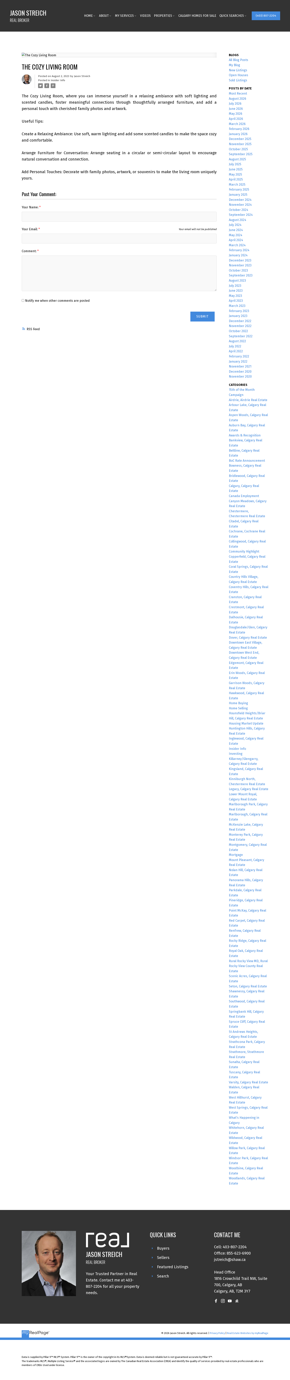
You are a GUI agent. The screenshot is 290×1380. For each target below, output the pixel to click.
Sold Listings (238, 80)
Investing (235, 754)
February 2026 (239, 129)
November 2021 (240, 366)
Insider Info (58, 80)
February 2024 (239, 250)
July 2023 (235, 286)
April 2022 (236, 351)
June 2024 (236, 230)
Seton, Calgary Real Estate (248, 986)
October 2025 (238, 149)
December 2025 (240, 139)
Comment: (29, 251)
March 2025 (237, 184)
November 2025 (240, 144)
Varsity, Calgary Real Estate (248, 1082)
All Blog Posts (238, 60)
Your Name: (30, 207)
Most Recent (238, 93)
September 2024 (241, 215)
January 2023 (238, 316)
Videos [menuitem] (145, 16)
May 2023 (235, 296)
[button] (266, 15)
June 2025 (236, 169)
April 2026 (236, 119)
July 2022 (235, 346)
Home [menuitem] (88, 16)
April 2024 (236, 240)
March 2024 (237, 245)
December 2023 (240, 260)
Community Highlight (244, 551)
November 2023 (240, 265)
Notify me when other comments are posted (57, 301)
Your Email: (30, 229)
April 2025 (236, 179)
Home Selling (238, 708)
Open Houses (238, 75)
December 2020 (240, 371)
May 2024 (235, 235)
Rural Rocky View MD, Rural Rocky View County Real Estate (248, 966)
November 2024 (240, 205)
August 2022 (237, 341)
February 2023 (239, 311)
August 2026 (237, 99)
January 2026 (238, 134)
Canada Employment (244, 496)
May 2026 (235, 114)
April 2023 (236, 301)
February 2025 (239, 189)
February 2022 (239, 356)
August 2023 (237, 280)
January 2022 (238, 361)
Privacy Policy (217, 1333)
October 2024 (238, 210)
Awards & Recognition (245, 435)
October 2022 (238, 331)
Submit (202, 316)
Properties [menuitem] (163, 16)
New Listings (238, 70)
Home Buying (238, 703)
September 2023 (241, 275)
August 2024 (237, 220)
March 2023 (237, 306)
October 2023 (238, 270)
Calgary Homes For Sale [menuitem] (197, 16)
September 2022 (241, 336)
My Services (124, 16)
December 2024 (240, 200)
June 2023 (236, 290)
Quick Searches (231, 16)
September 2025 (241, 154)
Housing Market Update (246, 723)
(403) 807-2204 (266, 15)
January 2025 (238, 194)
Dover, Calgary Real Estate (248, 637)
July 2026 (235, 103)
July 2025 (235, 164)
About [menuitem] (104, 16)
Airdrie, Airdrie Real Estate (248, 400)
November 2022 (240, 326)
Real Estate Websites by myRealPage (247, 1333)
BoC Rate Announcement (247, 461)
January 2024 (238, 255)
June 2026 (236, 109)
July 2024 (235, 225)
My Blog (234, 65)
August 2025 (237, 159)
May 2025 (235, 174)
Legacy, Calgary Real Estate (248, 789)
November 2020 (240, 376)
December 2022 (240, 321)
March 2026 (237, 124)
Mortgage (236, 855)
